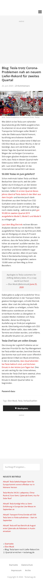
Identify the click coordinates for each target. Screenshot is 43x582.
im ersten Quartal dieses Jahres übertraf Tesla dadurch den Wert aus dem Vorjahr (21, 194)
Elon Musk (12, 400)
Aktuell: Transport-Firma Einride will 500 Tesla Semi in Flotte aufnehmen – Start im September (20, 517)
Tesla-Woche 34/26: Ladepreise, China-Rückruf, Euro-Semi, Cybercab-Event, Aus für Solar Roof (21, 495)
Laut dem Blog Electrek (12, 224)
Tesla (20, 400)
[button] (21, 12)
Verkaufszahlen (30, 400)
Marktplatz (22, 408)
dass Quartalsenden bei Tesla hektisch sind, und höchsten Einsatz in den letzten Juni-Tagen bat (20, 364)
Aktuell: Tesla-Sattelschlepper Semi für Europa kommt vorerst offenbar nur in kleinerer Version (19, 484)
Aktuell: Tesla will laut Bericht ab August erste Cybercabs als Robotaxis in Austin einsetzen (19, 528)
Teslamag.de (22, 5)
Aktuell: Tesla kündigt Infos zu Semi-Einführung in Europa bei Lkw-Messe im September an (19, 506)
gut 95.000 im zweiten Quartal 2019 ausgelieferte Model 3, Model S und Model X (21, 213)
